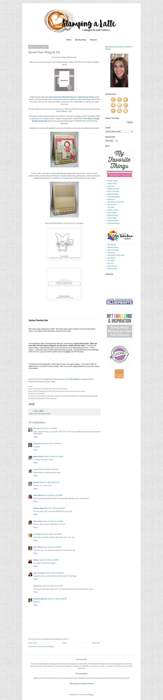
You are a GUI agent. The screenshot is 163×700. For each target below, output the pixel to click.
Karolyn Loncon (112, 210)
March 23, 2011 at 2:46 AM (51, 443)
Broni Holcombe (113, 250)
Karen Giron (38, 521)
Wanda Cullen (112, 268)
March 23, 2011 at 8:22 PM (54, 573)
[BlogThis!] (36, 411)
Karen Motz (37, 495)
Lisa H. (36, 469)
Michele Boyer (38, 508)
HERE (68, 352)
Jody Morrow (111, 204)
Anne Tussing (38, 573)
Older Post (96, 643)
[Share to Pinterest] (43, 411)
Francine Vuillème (113, 197)
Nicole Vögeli (111, 218)
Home (68, 40)
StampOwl (37, 443)
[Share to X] (38, 411)
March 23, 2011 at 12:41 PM (51, 534)
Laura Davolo (112, 212)
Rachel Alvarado (113, 220)
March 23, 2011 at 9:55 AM (49, 482)
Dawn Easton (38, 456)
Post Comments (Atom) (46, 646)
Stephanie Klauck (113, 223)
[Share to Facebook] (40, 411)
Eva (34, 428)
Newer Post (33, 643)
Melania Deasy (112, 215)
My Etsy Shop (80, 40)
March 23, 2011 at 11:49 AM (53, 521)
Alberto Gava (112, 183)
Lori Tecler (111, 260)
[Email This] (34, 411)
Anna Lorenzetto (113, 191)
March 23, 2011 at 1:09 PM (52, 547)
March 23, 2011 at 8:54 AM (48, 469)
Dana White (37, 547)
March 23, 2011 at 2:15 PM (49, 560)
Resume (93, 40)
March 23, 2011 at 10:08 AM (53, 495)
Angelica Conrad (113, 189)
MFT (35, 414)
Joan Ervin (111, 253)
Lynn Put (110, 263)
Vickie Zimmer (112, 266)
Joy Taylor (110, 207)
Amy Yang (110, 186)
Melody (36, 560)
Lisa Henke (111, 258)
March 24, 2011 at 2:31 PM (52, 586)
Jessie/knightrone (40, 599)
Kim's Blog (74, 379)
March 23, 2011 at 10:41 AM (55, 508)
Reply (35, 437)
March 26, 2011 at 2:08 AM (57, 599)
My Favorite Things (44, 414)
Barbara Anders (112, 194)
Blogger (91, 694)
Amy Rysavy (111, 245)
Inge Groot (111, 199)
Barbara (36, 482)
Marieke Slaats (112, 181)
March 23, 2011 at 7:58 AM (53, 456)
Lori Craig (37, 534)
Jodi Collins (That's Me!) (115, 202)
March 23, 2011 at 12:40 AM (47, 428)
